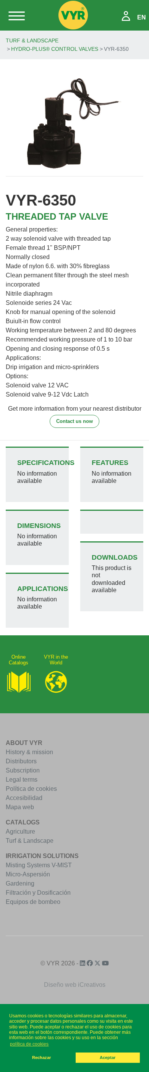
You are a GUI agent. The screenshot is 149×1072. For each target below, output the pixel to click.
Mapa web (20, 807)
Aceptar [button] (107, 1057)
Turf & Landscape (32, 40)
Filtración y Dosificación (38, 892)
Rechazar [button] (41, 1057)
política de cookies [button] (29, 1044)
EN (141, 17)
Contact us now (74, 421)
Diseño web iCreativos (74, 984)
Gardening (20, 883)
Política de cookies (31, 788)
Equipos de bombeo (33, 902)
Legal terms (21, 779)
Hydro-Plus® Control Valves (54, 49)
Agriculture (20, 831)
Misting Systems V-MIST (39, 865)
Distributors (21, 761)
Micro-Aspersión (28, 874)
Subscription (23, 770)
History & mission (29, 752)
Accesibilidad (24, 798)
